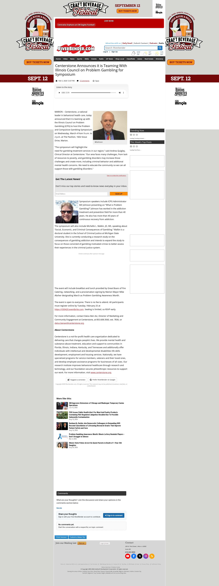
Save (97, 81)
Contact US (116, 564)
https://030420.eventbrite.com (69, 309)
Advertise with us (113, 43)
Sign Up (115, 52)
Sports (79, 59)
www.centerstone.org (101, 372)
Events (94, 59)
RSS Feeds (131, 564)
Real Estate (149, 59)
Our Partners (93, 564)
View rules (59, 508)
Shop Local (120, 59)
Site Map (124, 564)
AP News (109, 59)
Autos (139, 59)
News (72, 59)
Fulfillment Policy (156, 564)
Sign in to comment (115, 515)
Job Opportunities (83, 564)
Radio (161, 43)
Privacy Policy (145, 564)
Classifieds (131, 59)
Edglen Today (116, 567)
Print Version (61, 537)
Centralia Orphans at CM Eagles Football (76, 25)
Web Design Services (105, 564)
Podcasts (153, 43)
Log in (105, 52)
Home (58, 59)
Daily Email (127, 43)
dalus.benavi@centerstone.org (69, 323)
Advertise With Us (71, 564)
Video (65, 59)
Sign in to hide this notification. (116, 175)
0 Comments (84, 81)
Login (102, 543)
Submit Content (141, 43)
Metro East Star (106, 567)
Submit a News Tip (77, 537)
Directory (159, 59)
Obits (87, 59)
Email (106, 543)
